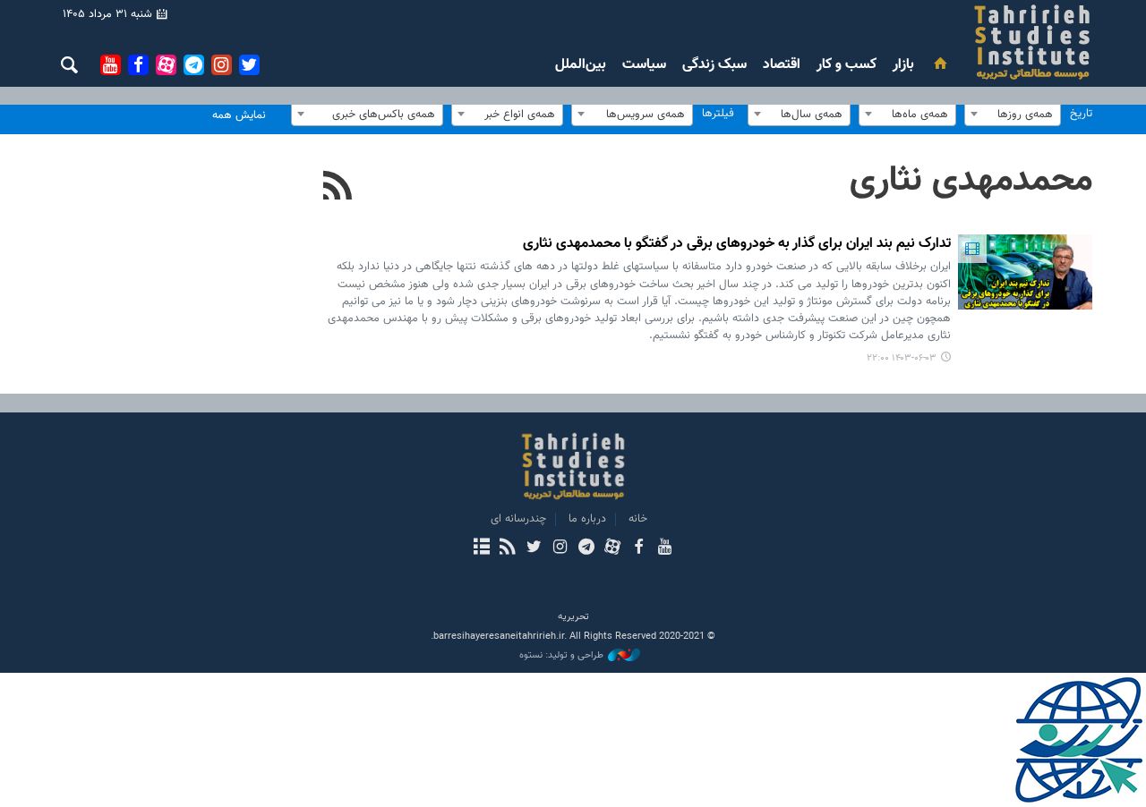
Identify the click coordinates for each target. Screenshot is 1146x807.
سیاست (644, 65)
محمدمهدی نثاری (971, 180)
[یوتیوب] (665, 548)
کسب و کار (847, 65)
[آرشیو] (481, 548)
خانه (638, 519)
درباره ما (587, 519)
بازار (903, 65)
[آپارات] (612, 548)
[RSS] (338, 188)
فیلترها (718, 114)
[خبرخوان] (507, 548)
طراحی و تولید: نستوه (561, 656)
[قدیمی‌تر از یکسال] (1025, 272)
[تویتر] (534, 548)
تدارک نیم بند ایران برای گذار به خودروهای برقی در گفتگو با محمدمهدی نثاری (737, 244)
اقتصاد (781, 65)
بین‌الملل (580, 65)
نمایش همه (239, 115)
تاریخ (1081, 114)
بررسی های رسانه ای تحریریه (925, 42)
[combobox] (1012, 113)
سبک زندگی (714, 65)
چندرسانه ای (518, 519)
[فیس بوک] (638, 548)
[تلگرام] (586, 548)
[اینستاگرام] (560, 548)
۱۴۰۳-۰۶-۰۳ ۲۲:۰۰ (901, 358)
